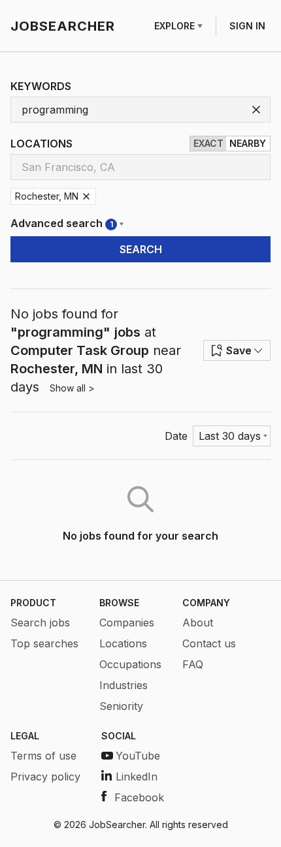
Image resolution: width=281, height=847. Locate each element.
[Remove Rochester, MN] (86, 196)
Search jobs (40, 622)
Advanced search (61, 223)
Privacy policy (45, 776)
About (197, 622)
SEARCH (141, 249)
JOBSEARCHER (62, 26)
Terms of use (43, 755)
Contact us (209, 643)
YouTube (138, 755)
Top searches (44, 643)
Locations (123, 643)
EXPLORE (174, 25)
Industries (123, 685)
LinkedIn (136, 776)
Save (239, 350)
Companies (126, 622)
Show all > (72, 387)
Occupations (130, 664)
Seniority (121, 706)
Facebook (139, 797)
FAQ (192, 664)
